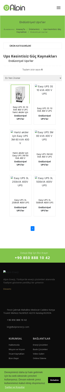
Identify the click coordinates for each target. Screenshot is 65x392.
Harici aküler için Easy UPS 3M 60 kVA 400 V (20, 155)
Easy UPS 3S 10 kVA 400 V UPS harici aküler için (20, 110)
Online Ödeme (39, 358)
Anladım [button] (54, 380)
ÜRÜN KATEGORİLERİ (20, 45)
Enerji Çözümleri (40, 344)
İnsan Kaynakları (16, 353)
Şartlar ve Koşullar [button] (15, 387)
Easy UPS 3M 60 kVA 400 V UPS (45, 155)
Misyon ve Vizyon (17, 349)
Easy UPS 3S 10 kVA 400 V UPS (44, 109)
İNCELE (21, 99)
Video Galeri (38, 353)
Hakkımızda (14, 344)
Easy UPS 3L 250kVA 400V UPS (20, 201)
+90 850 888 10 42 (32, 257)
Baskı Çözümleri (40, 349)
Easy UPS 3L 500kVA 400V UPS (44, 201)
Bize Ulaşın (14, 358)
